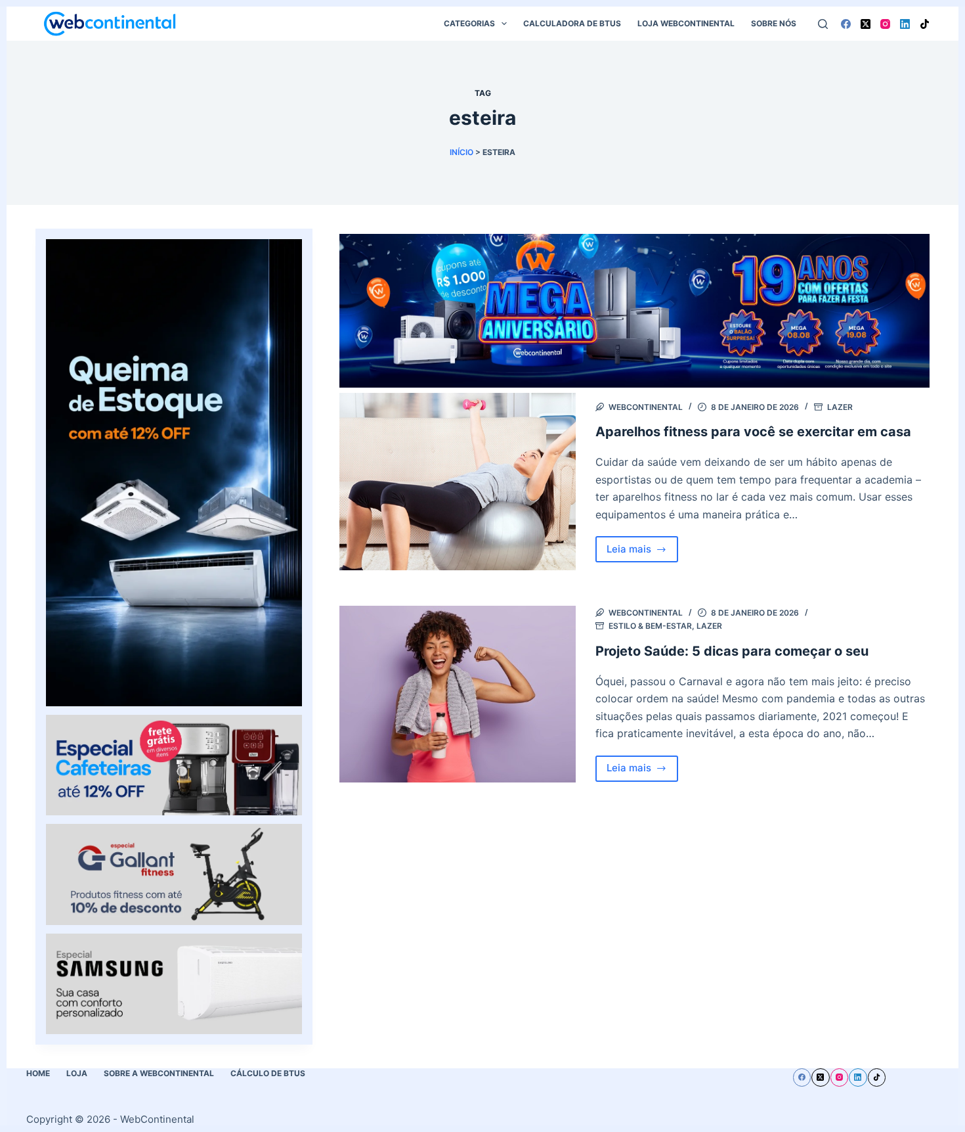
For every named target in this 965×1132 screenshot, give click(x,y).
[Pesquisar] (823, 24)
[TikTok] (925, 24)
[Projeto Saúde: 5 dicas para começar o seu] (457, 694)
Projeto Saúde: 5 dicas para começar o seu (731, 651)
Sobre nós (773, 23)
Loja (76, 1073)
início (461, 152)
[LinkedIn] (905, 24)
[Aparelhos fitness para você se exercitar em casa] (457, 481)
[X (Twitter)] (865, 24)
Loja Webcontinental (686, 23)
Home (38, 1073)
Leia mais (643, 552)
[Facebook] (846, 24)
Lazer (840, 407)
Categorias (469, 23)
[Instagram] (885, 24)
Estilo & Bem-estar (650, 626)
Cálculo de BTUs (267, 1073)
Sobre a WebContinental (159, 1073)
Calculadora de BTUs (572, 23)
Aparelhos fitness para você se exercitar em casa (753, 432)
